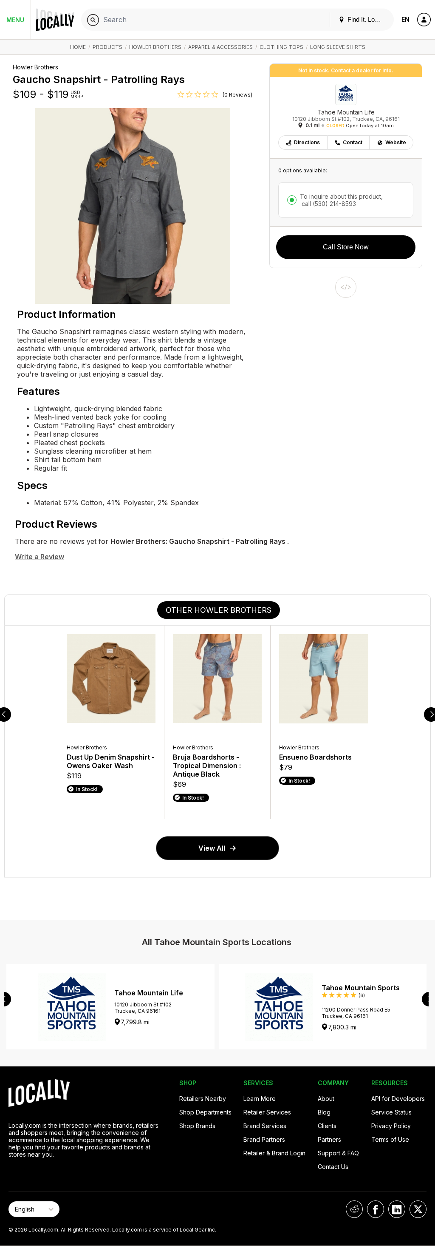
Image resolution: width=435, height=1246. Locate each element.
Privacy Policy (391, 1125)
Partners (329, 1139)
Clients (327, 1125)
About (326, 1098)
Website (395, 142)
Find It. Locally (366, 19)
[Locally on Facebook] (375, 1209)
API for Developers (398, 1098)
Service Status (391, 1112)
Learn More (259, 1098)
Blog (324, 1112)
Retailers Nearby (202, 1098)
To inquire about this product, (341, 200)
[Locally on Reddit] (354, 1209)
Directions (307, 142)
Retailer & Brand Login (274, 1153)
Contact (352, 142)
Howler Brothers (155, 47)
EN (405, 19)
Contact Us (333, 1166)
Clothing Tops (281, 47)
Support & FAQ (338, 1153)
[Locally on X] (418, 1209)
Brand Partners (264, 1139)
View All (211, 848)
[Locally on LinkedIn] (396, 1209)
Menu (15, 19)
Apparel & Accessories (220, 47)
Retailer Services (267, 1112)
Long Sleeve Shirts (337, 47)
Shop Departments (205, 1112)
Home (78, 47)
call (328, 203)
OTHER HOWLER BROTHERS (218, 610)
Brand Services (264, 1125)
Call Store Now (346, 247)
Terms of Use (390, 1139)
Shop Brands (197, 1125)
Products (107, 47)
